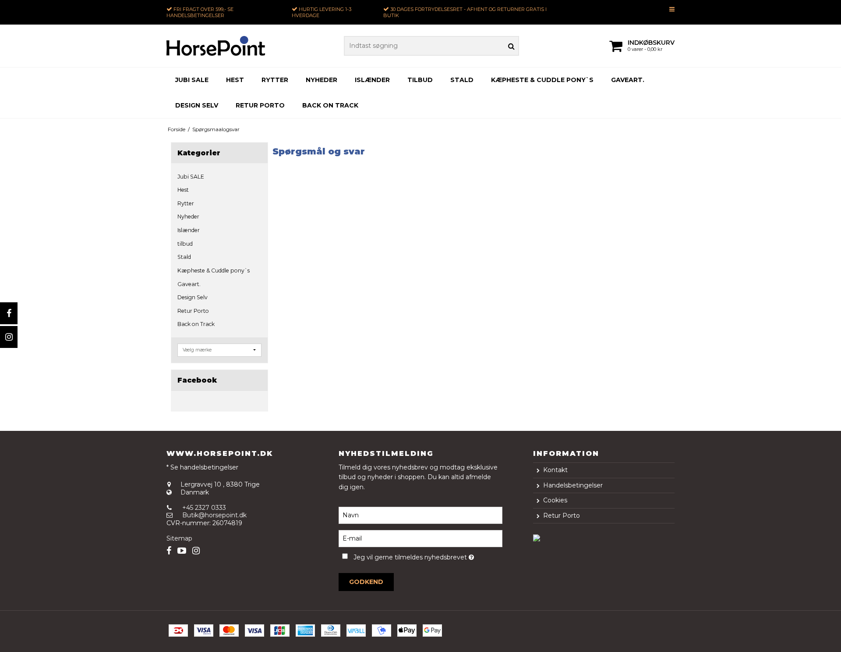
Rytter (274, 80)
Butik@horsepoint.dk (214, 515)
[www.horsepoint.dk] (215, 46)
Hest (235, 80)
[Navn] (420, 515)
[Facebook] (9, 313)
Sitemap (179, 538)
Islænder (372, 80)
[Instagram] (9, 337)
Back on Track (330, 105)
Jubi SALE (191, 80)
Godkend (366, 582)
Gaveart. (627, 80)
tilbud (420, 80)
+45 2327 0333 (204, 508)
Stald (462, 80)
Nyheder (321, 80)
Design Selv (196, 105)
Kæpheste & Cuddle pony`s (542, 80)
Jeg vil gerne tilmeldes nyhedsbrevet (427, 555)
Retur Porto (260, 105)
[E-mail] (420, 538)
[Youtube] (181, 550)
